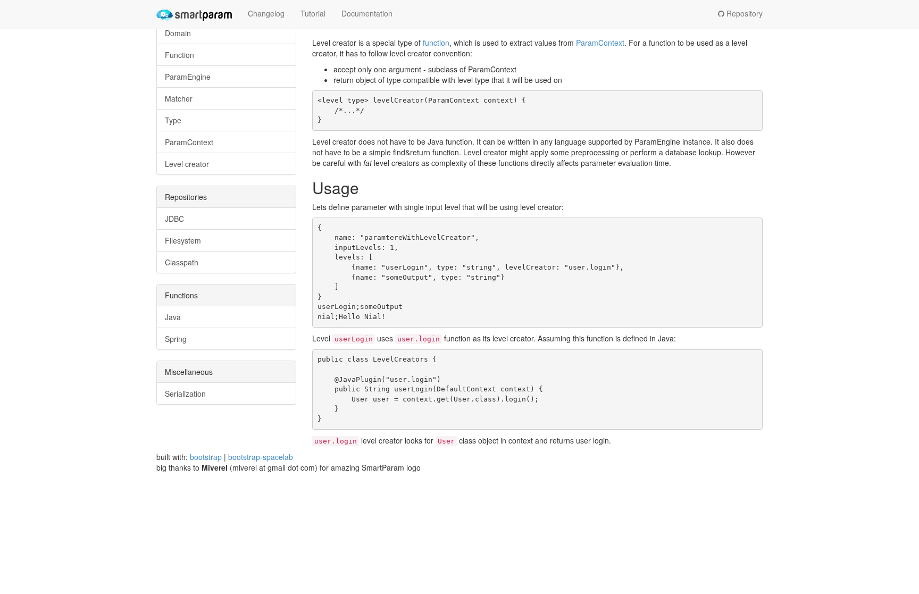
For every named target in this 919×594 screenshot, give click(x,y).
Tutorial (312, 13)
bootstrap (206, 456)
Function (179, 54)
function (436, 42)
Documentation (366, 13)
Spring (176, 338)
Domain (178, 33)
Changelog (266, 13)
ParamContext (189, 142)
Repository (743, 13)
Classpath (181, 262)
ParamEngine (188, 76)
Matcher (179, 98)
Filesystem (183, 240)
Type (173, 120)
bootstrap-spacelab (260, 456)
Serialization (185, 393)
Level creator (187, 163)
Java (173, 317)
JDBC (174, 218)
